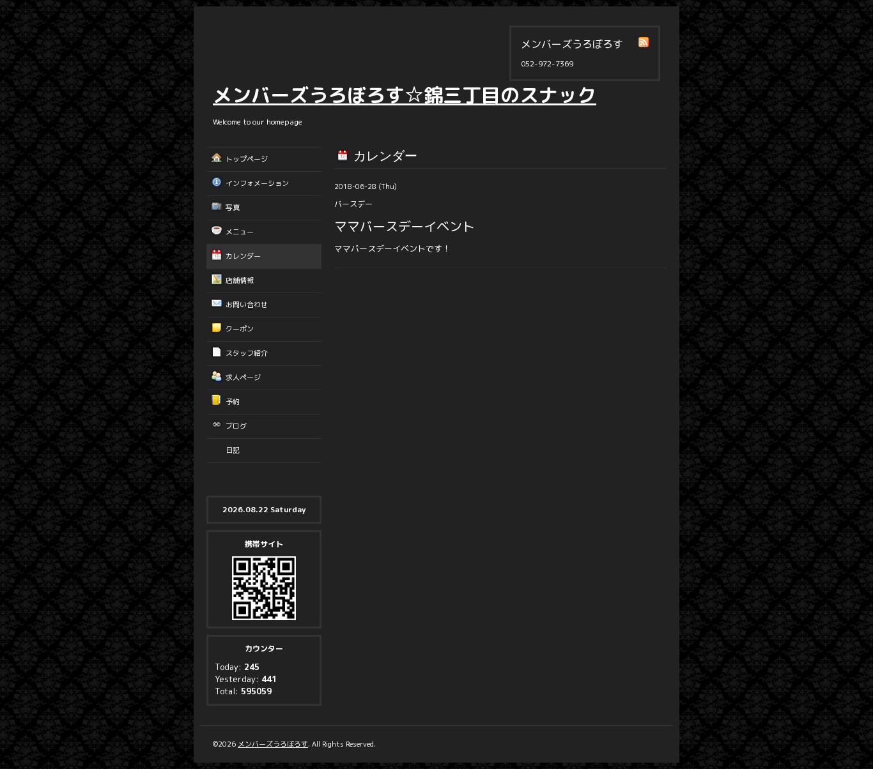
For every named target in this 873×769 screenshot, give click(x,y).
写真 (233, 207)
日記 (233, 450)
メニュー (240, 232)
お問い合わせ (247, 305)
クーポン (240, 329)
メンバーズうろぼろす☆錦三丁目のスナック (404, 95)
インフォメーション (257, 183)
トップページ (247, 159)
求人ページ (243, 377)
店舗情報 (240, 280)
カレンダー (243, 256)
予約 (233, 402)
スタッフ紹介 (247, 353)
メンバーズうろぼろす (273, 744)
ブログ (236, 426)
